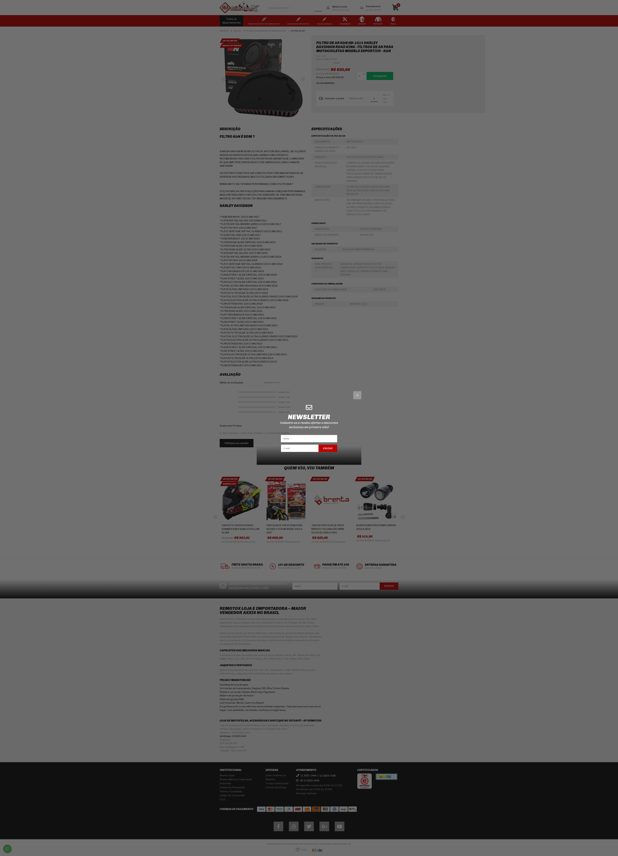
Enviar (327, 448)
